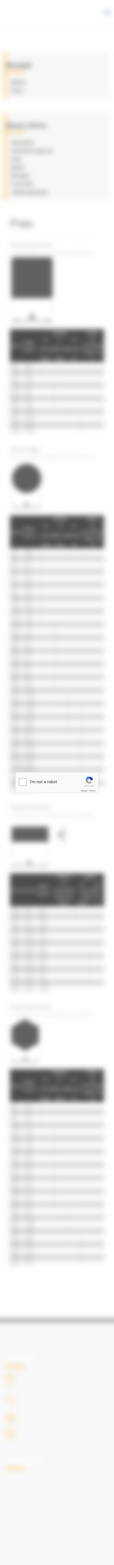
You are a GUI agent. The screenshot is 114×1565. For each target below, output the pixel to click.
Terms (92, 791)
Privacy (84, 791)
